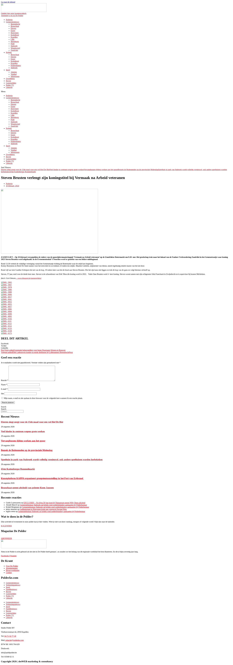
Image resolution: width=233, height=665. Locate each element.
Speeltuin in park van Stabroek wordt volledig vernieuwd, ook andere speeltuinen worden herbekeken (52, 459)
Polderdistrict (16, 66)
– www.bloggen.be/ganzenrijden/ (28, 278)
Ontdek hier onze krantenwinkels (13, 13)
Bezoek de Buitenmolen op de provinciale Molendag (138, 170)
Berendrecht (15, 24)
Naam (4, 385)
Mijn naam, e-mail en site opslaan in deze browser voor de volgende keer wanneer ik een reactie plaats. (43, 398)
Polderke (9, 20)
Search (3, 407)
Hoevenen (15, 33)
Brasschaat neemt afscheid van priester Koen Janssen (27, 487)
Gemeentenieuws (12, 22)
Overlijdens (10, 79)
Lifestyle (9, 87)
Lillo (12, 39)
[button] (116, 91)
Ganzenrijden (11, 83)
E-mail (4, 389)
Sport (8, 70)
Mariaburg (15, 42)
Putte (13, 44)
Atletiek (14, 72)
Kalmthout (15, 35)
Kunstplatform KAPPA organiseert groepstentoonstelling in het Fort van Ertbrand (42, 478)
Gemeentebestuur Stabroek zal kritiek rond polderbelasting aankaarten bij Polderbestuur (53, 505)
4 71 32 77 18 (10, 636)
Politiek (9, 52)
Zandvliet (14, 50)
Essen (13, 31)
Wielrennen (15, 76)
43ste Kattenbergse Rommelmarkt (23, 172)
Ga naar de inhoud (8, 2)
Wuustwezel (15, 48)
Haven (8, 81)
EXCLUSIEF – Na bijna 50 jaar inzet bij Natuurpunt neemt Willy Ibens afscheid (54, 503)
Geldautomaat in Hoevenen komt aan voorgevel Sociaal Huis (43, 509)
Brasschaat (15, 26)
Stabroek (14, 46)
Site (2, 394)
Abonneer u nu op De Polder (12, 16)
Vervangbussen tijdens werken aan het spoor (101, 170)
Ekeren (13, 28)
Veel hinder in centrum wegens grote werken (67, 170)
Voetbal (14, 74)
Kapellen (14, 37)
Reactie (4, 380)
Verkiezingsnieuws (13, 585)
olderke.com (14, 640)
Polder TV (10, 85)
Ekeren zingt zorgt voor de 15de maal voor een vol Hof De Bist (25, 170)
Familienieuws (11, 589)
